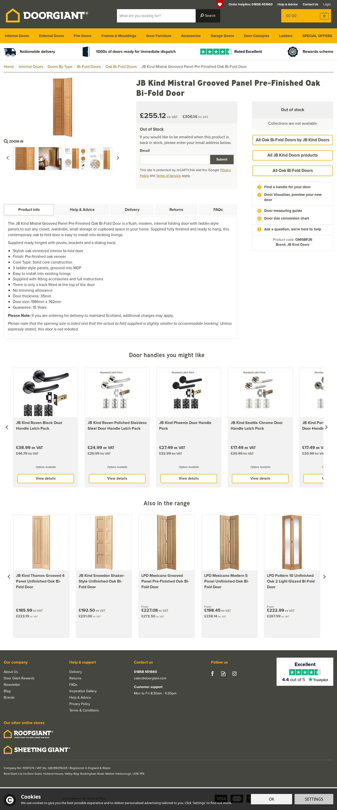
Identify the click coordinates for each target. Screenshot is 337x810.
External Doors (51, 36)
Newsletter (12, 684)
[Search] (208, 15)
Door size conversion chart (286, 218)
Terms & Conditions (84, 710)
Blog (7, 691)
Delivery (132, 209)
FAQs (218, 209)
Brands (9, 697)
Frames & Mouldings (118, 36)
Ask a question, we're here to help (292, 229)
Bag (296, 15)
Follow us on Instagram (234, 673)
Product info (29, 209)
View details (46, 478)
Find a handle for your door (287, 187)
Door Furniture (158, 36)
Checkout (321, 15)
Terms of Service (168, 175)
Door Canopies (256, 36)
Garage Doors (222, 36)
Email (145, 150)
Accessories (191, 36)
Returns (176, 209)
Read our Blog (223, 673)
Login (327, 4)
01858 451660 (145, 671)
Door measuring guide (283, 210)
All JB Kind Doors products (292, 155)
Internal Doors (17, 36)
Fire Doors (82, 36)
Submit (221, 159)
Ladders (285, 36)
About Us (11, 671)
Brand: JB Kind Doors (293, 244)
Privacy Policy (79, 704)
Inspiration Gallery (83, 691)
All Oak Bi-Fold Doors (293, 170)
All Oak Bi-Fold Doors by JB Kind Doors (292, 140)
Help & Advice (82, 209)
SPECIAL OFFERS (317, 36)
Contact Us (310, 4)
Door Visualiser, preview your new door (293, 197)
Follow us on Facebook (212, 673)
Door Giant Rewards (19, 678)
